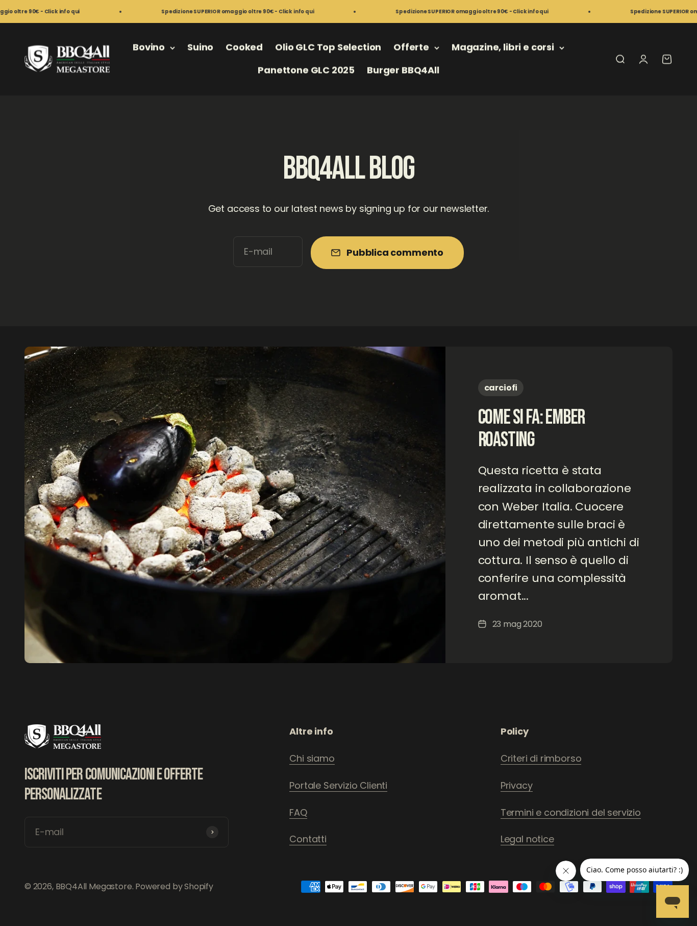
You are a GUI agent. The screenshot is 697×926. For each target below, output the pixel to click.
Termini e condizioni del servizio (571, 812)
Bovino (149, 47)
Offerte (411, 47)
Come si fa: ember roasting (531, 428)
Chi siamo (311, 758)
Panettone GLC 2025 (306, 70)
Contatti (308, 839)
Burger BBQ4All (403, 70)
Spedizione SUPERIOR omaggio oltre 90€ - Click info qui (213, 11)
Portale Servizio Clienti (338, 785)
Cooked (244, 47)
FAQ (298, 812)
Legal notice (527, 839)
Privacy (517, 785)
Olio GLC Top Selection (328, 47)
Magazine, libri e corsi (503, 47)
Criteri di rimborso (541, 758)
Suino (200, 47)
